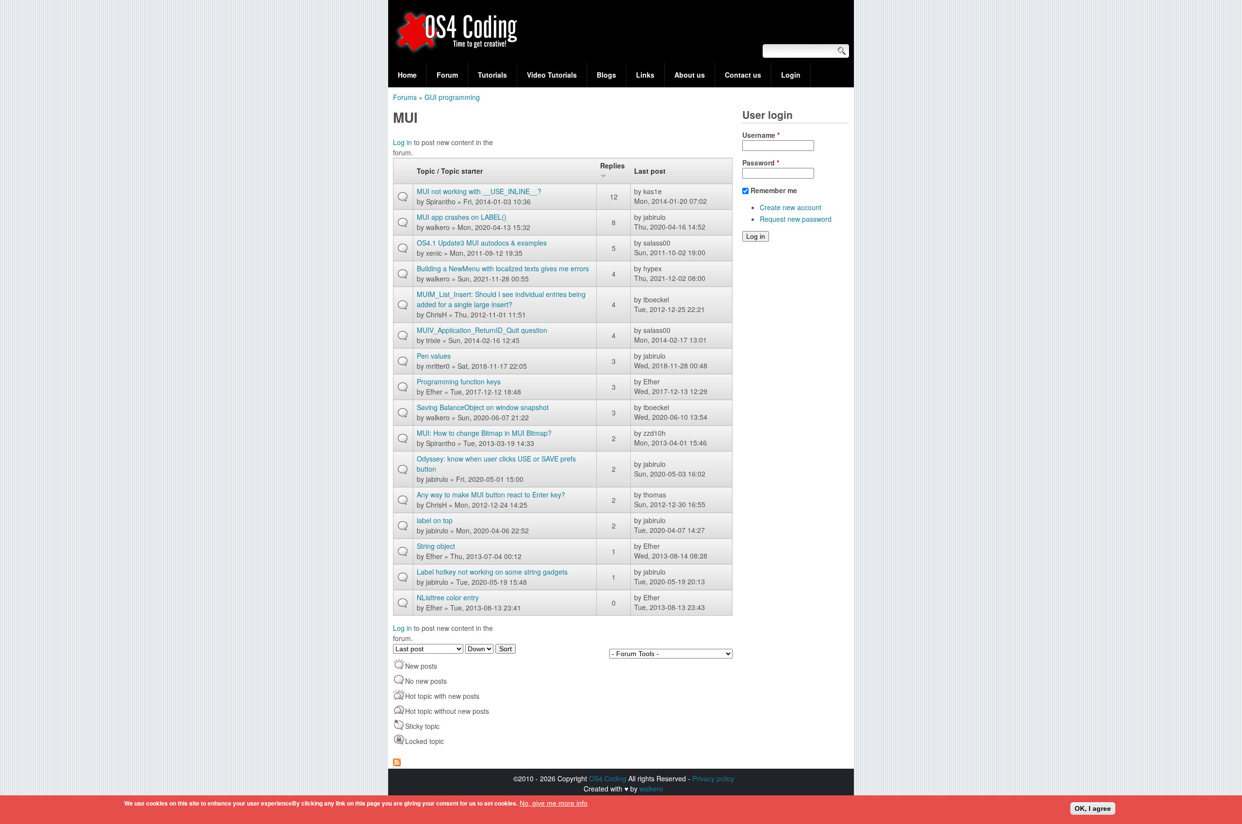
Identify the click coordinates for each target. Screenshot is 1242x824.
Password (760, 162)
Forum (447, 75)
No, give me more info (554, 803)
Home (407, 75)
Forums (405, 97)
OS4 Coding (607, 778)
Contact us (743, 75)
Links (645, 75)
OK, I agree (1093, 808)
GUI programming (452, 97)
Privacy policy (713, 778)
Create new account (790, 207)
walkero (651, 788)
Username (761, 135)
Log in (402, 142)
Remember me (774, 190)
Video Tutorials (552, 75)
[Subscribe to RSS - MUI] (397, 763)
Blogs (606, 75)
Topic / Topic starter (450, 171)
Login (791, 75)
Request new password (796, 219)
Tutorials (492, 75)
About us (689, 75)
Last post (650, 171)
